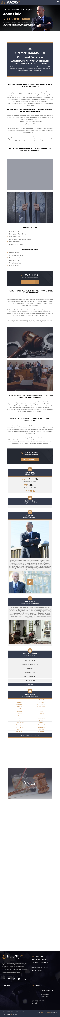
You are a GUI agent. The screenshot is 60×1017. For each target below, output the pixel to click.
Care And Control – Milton (40, 938)
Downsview (19, 675)
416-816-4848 (18, 19)
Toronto (19, 700)
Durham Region (41, 675)
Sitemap (15, 985)
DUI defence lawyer (36, 70)
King (41, 682)
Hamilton (19, 682)
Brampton (19, 673)
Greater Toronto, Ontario (26, 410)
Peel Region (19, 695)
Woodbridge (19, 702)
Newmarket (19, 691)
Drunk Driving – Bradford (39, 930)
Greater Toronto (41, 677)
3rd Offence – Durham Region (40, 933)
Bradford (41, 670)
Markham (41, 686)
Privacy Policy (8, 982)
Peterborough (41, 695)
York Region (41, 702)
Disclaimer (6, 985)
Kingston (19, 684)
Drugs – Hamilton (37, 940)
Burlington (41, 673)
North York (41, 691)
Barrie (19, 670)
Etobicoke (19, 677)
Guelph (19, 679)
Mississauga (41, 688)
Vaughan (41, 700)
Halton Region (41, 679)
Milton (19, 688)
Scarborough (41, 697)
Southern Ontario (19, 693)
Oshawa (41, 693)
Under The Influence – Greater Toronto (43, 935)
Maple (19, 686)
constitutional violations (45, 380)
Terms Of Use (20, 982)
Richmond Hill (19, 697)
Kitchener (41, 684)
